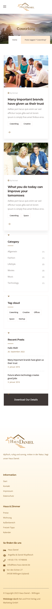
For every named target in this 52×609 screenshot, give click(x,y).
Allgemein (12, 251)
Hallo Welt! (13, 348)
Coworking (14, 124)
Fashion (11, 257)
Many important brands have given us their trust (26, 361)
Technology (13, 283)
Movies (11, 270)
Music (10, 276)
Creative (27, 124)
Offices (37, 312)
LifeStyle (12, 264)
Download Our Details (26, 399)
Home (14, 40)
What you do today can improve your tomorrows (25, 191)
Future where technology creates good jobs (23, 377)
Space (26, 215)
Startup (22, 319)
